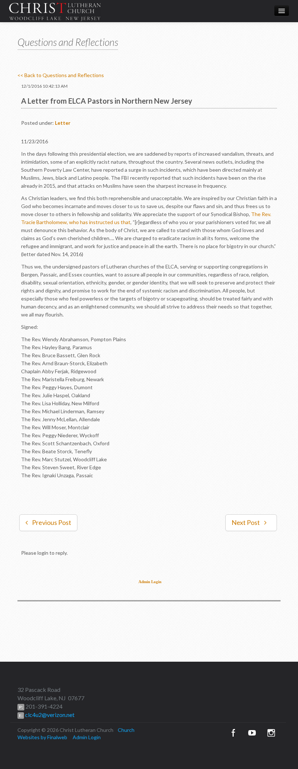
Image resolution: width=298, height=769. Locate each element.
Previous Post (51, 522)
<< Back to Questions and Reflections (60, 75)
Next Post (245, 522)
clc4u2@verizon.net (49, 714)
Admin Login (149, 582)
